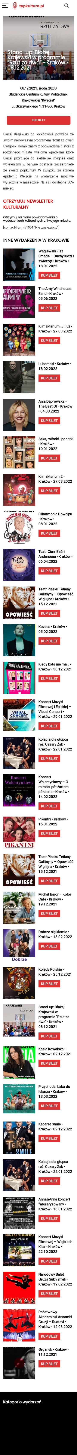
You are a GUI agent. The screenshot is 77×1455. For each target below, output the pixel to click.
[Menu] (5, 5)
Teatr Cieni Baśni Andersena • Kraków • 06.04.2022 (55, 556)
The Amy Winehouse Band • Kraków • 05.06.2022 (54, 293)
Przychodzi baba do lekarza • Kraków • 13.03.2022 (54, 1091)
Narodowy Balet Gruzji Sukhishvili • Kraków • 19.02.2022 (55, 1279)
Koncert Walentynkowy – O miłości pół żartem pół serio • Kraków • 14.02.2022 (53, 787)
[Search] (66, 5)
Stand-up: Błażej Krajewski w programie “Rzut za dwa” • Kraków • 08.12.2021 (53, 1017)
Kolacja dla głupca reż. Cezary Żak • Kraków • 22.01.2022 (55, 744)
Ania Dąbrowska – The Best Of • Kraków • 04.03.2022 (55, 406)
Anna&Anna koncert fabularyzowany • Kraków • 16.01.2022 (55, 1204)
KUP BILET (49, 275)
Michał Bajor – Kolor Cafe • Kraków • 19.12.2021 (54, 899)
